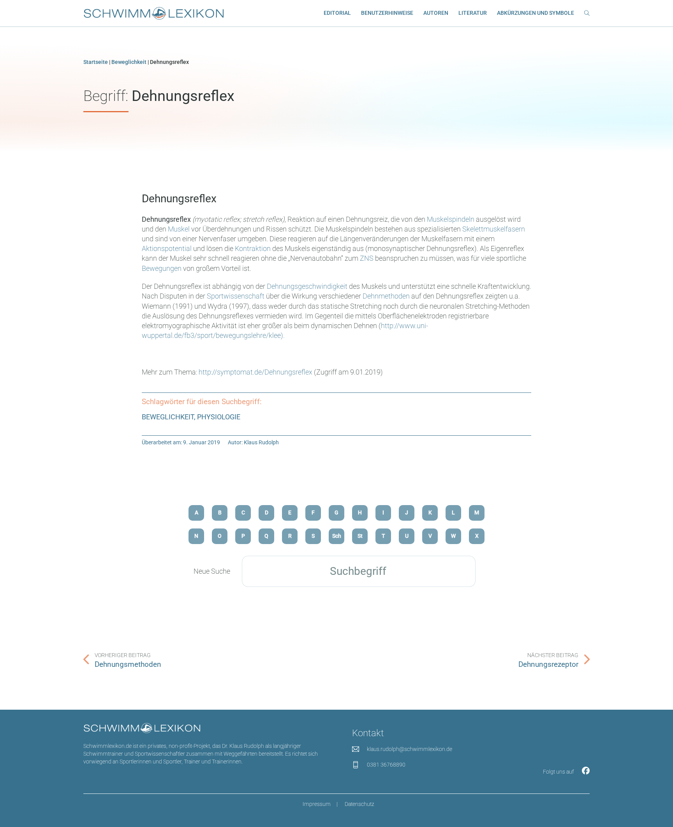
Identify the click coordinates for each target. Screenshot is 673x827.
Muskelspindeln (450, 219)
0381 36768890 (386, 765)
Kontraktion (253, 248)
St (360, 536)
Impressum (317, 804)
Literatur (472, 13)
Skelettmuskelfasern (493, 229)
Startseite (95, 62)
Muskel (179, 229)
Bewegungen (161, 268)
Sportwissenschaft (235, 296)
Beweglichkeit (128, 62)
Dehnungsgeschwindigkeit (307, 286)
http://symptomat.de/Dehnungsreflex (255, 372)
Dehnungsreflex (179, 198)
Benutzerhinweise (387, 13)
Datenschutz (359, 804)
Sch (336, 536)
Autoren (435, 13)
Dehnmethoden (387, 296)
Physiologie (218, 417)
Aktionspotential (167, 248)
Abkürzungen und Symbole (535, 13)
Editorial (337, 13)
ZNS (366, 258)
